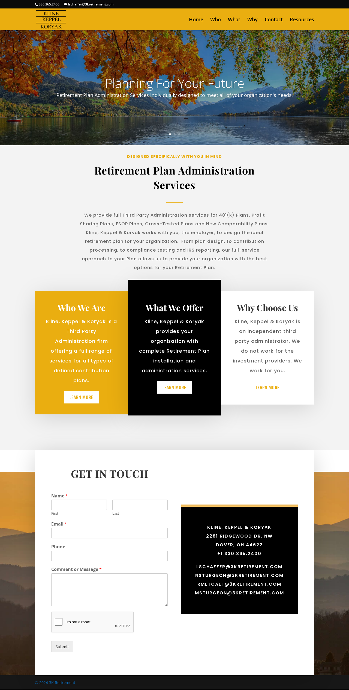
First (54, 513)
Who (215, 20)
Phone (58, 547)
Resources (302, 20)
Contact (274, 20)
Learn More (81, 397)
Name (59, 496)
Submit (62, 646)
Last (115, 513)
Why (252, 20)
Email (59, 524)
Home (196, 20)
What (234, 20)
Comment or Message (76, 569)
